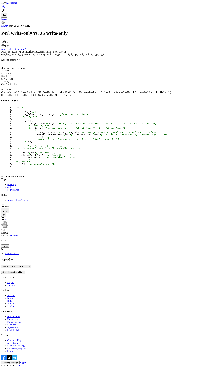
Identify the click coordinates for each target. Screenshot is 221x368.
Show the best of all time (13, 272)
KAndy (4, 26)
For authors (12, 319)
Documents (12, 324)
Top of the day (8, 266)
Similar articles (23, 266)
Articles (11, 295)
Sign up (11, 285)
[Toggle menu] (2, 3)
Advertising (12, 343)
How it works (13, 316)
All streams (11, 3)
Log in (10, 282)
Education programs (16, 348)
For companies (14, 322)
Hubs (9, 301)
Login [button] (4, 19)
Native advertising (16, 345)
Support (23, 362)
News (10, 298)
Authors (11, 303)
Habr (17, 365)
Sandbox (11, 306)
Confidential (13, 330)
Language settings (10, 362)
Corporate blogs (14, 340)
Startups (11, 351)
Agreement (12, 327)
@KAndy (13, 235)
